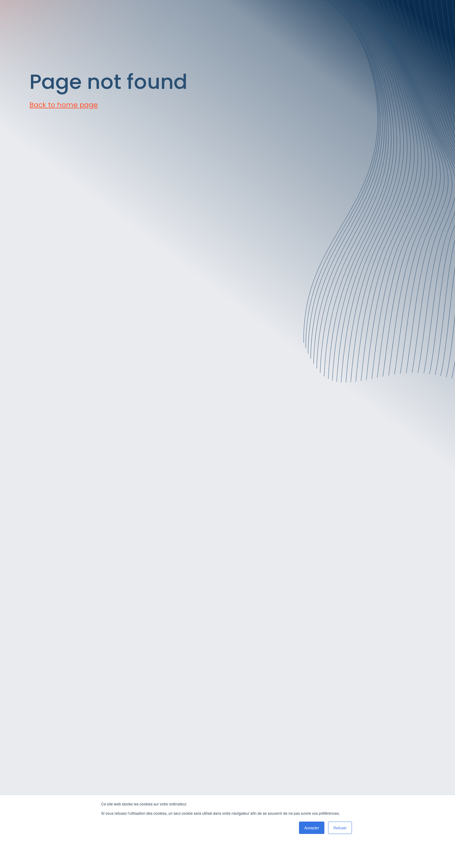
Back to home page (63, 105)
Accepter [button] (311, 827)
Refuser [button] (340, 827)
